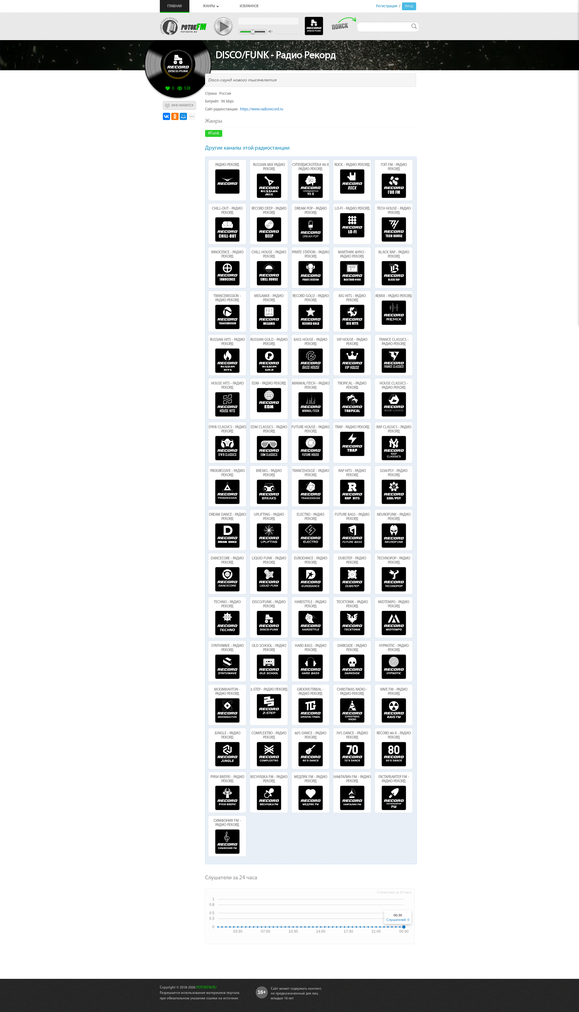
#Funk (213, 133)
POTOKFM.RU (206, 987)
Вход (409, 6)
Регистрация (386, 6)
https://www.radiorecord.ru (261, 109)
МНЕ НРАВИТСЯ (182, 105)
